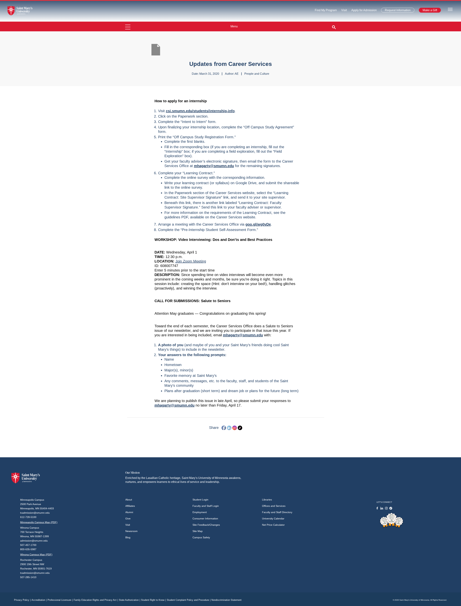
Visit (343, 11)
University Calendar (273, 518)
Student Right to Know (153, 600)
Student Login (200, 499)
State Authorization (129, 600)
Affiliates (130, 505)
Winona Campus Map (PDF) (36, 554)
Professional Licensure (60, 600)
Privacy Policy (22, 600)
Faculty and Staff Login (206, 505)
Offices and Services (273, 505)
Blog (127, 537)
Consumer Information (205, 518)
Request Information (395, 10)
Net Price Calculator (273, 524)
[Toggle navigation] (450, 9)
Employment (200, 512)
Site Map (198, 531)
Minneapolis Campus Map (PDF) (38, 522)
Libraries (267, 499)
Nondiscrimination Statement (226, 600)
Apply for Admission (362, 11)
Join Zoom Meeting (190, 261)
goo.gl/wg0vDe (258, 224)
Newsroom (131, 531)
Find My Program (326, 11)
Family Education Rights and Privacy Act (96, 600)
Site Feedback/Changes (206, 524)
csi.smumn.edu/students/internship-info (200, 111)
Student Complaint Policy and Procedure (189, 600)
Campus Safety (201, 537)
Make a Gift (429, 10)
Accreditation (39, 600)
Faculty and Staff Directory (277, 512)
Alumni (129, 512)
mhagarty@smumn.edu (214, 166)
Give (128, 518)
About (128, 499)
